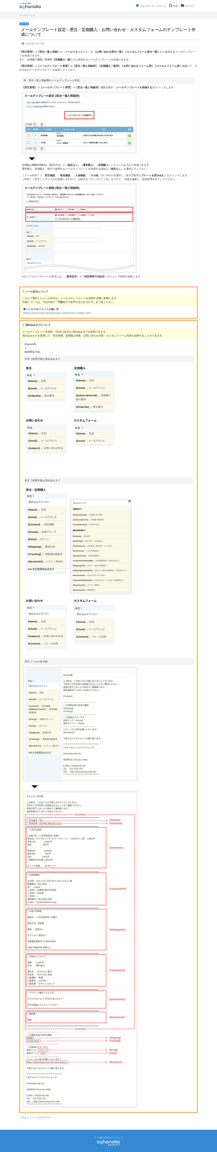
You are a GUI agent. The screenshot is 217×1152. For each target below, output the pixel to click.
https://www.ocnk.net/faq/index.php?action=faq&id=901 (57, 313)
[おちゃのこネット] (108, 1142)
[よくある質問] (34, 5)
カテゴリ (189, 5)
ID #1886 (24, 24)
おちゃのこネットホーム (153, 5)
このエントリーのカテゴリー (35, 1117)
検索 (175, 5)
